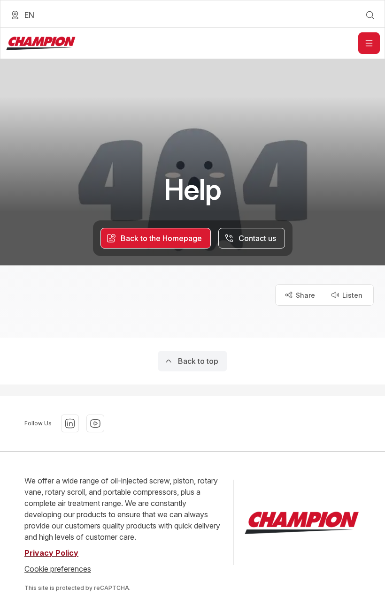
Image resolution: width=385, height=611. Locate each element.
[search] (370, 15)
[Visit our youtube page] (95, 423)
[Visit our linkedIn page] (70, 423)
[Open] (369, 43)
